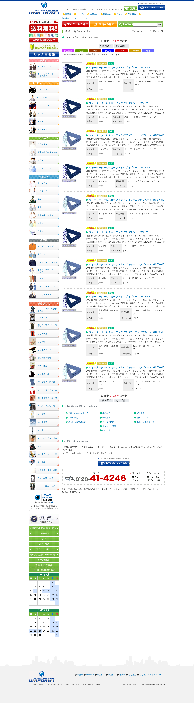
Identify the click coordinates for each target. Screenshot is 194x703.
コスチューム (43, 317)
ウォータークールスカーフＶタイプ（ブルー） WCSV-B (119, 67)
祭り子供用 (42, 333)
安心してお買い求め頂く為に (44, 554)
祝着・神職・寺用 (45, 478)
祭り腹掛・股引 (44, 374)
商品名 (108, 51)
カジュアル (42, 97)
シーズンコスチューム (47, 390)
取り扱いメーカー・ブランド (75, 18)
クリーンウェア (44, 168)
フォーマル (42, 89)
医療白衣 (107, 14)
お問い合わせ (44, 560)
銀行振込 (106, 413)
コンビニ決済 (108, 422)
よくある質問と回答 (77, 422)
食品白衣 (94, 14)
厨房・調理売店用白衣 (47, 152)
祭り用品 (132, 14)
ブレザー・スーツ (45, 294)
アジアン (41, 113)
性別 (82, 51)
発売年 (122, 51)
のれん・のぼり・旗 (46, 406)
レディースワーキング (47, 262)
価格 (148, 51)
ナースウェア (43, 183)
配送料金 (141, 413)
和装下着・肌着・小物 (47, 470)
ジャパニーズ (43, 105)
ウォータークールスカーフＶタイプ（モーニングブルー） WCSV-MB (126, 135)
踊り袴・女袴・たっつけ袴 (47, 326)
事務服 (68, 14)
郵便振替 (106, 417)
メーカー (135, 51)
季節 (95, 51)
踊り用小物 (42, 422)
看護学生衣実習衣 (45, 215)
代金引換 (106, 430)
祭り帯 (40, 430)
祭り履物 (41, 414)
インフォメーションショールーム (46, 75)
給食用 (40, 160)
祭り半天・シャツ (45, 350)
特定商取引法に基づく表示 (44, 528)
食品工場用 (42, 144)
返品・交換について (145, 422)
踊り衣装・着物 (44, 358)
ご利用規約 (44, 544)
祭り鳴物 (41, 342)
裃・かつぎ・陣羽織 (46, 382)
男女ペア (41, 254)
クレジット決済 (109, 426)
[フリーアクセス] (131, 8)
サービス (81, 14)
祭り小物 (41, 462)
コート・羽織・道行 (46, 486)
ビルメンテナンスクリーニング (45, 271)
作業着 (119, 14)
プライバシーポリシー (44, 549)
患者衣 (40, 207)
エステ (40, 121)
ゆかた (40, 446)
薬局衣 (40, 223)
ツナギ (40, 278)
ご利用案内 (73, 417)
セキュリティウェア (46, 286)
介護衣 (40, 231)
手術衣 (40, 199)
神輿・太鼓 (42, 366)
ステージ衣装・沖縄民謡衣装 (47, 310)
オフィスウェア (44, 66)
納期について (143, 417)
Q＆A (44, 539)
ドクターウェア (44, 191)
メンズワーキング (45, 246)
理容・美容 (42, 129)
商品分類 (68, 51)
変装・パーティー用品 (47, 438)
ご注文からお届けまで (78, 413)
